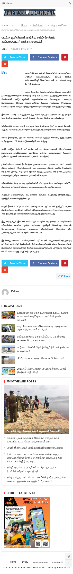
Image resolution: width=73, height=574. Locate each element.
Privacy (24, 561)
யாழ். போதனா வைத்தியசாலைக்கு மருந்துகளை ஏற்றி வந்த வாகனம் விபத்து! (42, 327)
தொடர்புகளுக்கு (40, 561)
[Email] (5, 64)
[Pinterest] (64, 57)
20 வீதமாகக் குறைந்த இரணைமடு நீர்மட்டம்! (40, 358)
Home (24, 25)
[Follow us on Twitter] (68, 556)
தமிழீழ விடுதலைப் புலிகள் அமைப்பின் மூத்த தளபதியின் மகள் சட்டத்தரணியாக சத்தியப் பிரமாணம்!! (36, 479)
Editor (5, 48)
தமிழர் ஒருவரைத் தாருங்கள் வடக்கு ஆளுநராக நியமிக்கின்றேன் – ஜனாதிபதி (31, 469)
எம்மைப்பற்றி (57, 561)
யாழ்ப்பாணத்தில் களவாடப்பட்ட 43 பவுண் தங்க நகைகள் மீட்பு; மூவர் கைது (41, 338)
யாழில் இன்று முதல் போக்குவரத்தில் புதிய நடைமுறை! (35, 447)
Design (50, 567)
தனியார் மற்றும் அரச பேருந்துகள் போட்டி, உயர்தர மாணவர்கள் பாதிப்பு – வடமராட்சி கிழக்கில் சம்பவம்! (42, 316)
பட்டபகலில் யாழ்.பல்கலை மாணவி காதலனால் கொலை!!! (33, 431)
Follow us (55, 13)
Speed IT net (63, 567)
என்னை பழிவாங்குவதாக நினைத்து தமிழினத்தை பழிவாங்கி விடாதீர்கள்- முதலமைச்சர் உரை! (33, 439)
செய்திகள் (38, 25)
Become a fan (66, 13)
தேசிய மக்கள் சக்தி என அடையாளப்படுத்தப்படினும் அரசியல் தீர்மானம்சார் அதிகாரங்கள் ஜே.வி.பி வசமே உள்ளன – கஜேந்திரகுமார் (34, 457)
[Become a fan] (68, 563)
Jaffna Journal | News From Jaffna (27, 567)
